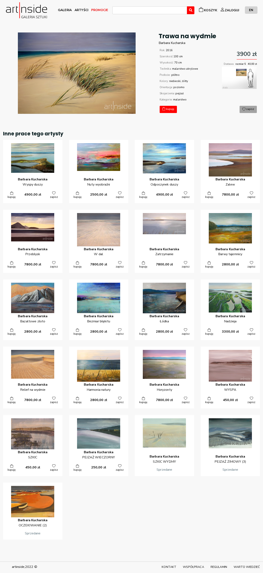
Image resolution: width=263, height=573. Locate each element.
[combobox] (149, 10)
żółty (185, 81)
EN (251, 10)
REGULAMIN (219, 567)
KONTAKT (169, 567)
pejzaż (179, 93)
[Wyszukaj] (190, 10)
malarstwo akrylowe (185, 69)
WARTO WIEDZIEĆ (247, 567)
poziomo (179, 87)
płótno (175, 75)
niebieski (175, 81)
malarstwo (180, 99)
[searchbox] (115, 11)
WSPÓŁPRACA (193, 567)
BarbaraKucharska (172, 43)
